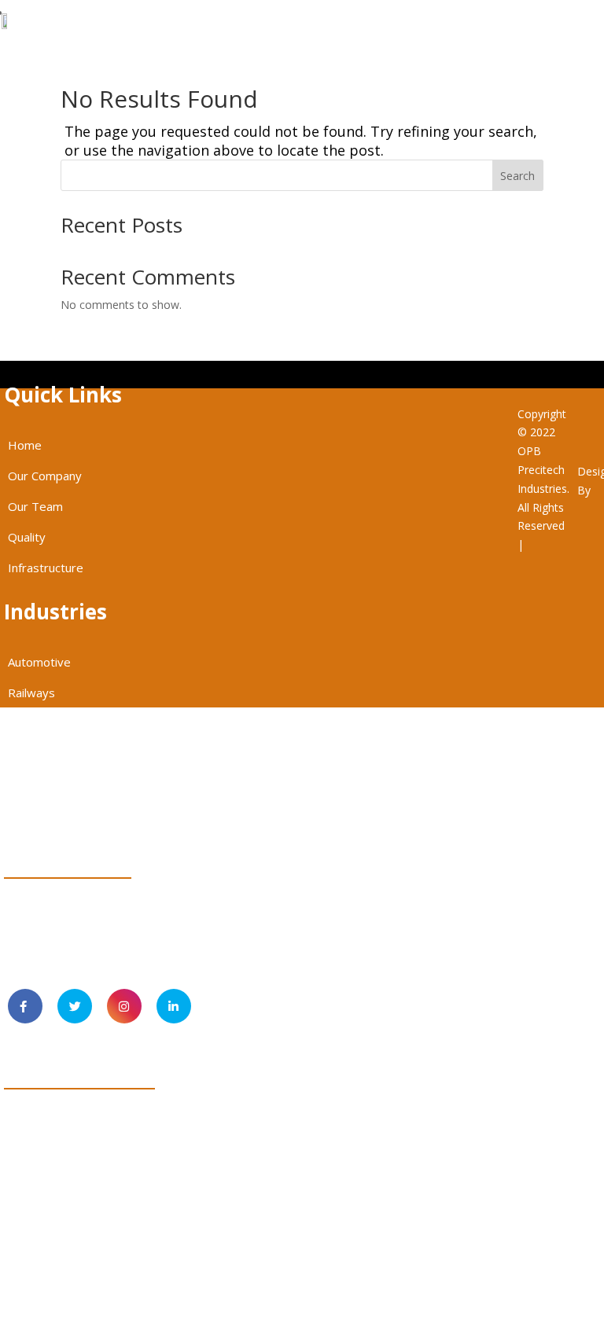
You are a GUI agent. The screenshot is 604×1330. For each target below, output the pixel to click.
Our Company (45, 475)
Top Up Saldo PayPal (562, 586)
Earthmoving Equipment (73, 754)
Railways (31, 692)
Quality (27, 537)
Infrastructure (45, 567)
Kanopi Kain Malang (562, 641)
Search (517, 175)
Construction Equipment (73, 784)
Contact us (186, 13)
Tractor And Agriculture (71, 815)
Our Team (35, 506)
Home (25, 445)
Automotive (39, 662)
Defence (30, 723)
